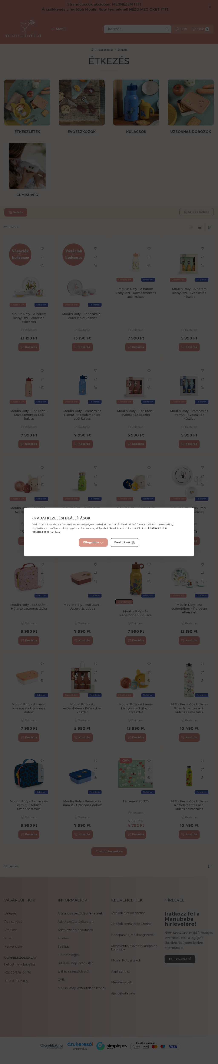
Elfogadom (91, 542)
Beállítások (122, 542)
